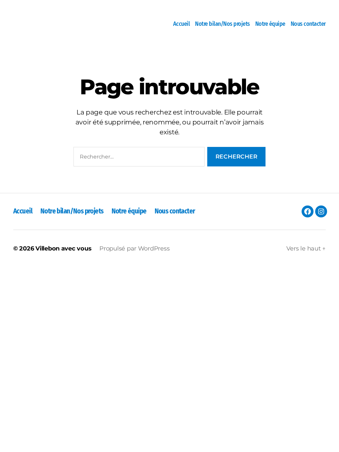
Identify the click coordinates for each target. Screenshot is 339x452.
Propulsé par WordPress (134, 248)
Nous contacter (308, 24)
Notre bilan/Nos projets (222, 24)
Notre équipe (270, 24)
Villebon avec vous (63, 248)
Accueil (181, 24)
